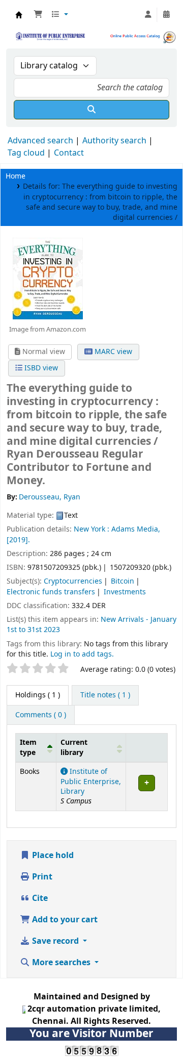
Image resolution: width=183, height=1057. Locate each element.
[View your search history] (166, 14)
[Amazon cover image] (47, 278)
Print (41, 877)
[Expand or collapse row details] (146, 787)
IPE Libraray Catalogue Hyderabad (18, 14)
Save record (55, 941)
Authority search (114, 141)
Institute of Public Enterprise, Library (90, 781)
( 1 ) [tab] (37, 695)
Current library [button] (73, 747)
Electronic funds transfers (51, 592)
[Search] (91, 109)
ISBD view (40, 368)
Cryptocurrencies (73, 581)
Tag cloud (26, 153)
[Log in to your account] (148, 14)
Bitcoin (122, 581)
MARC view (112, 351)
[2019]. (18, 540)
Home (15, 176)
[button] (38, 14)
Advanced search (40, 141)
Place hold (52, 855)
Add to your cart (64, 920)
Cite (39, 898)
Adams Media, (135, 529)
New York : (92, 529)
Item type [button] (28, 747)
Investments (125, 592)
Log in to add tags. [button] (82, 654)
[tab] (105, 695)
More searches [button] (61, 963)
